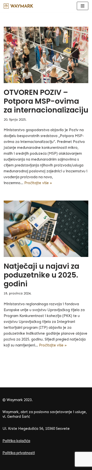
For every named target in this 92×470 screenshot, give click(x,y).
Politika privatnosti (18, 453)
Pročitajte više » (38, 183)
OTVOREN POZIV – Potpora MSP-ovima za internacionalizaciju (46, 101)
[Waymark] (18, 6)
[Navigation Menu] (82, 6)
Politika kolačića (16, 441)
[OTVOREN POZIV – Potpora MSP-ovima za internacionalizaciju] (46, 55)
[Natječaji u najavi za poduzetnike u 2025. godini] (46, 229)
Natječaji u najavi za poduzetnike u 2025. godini (41, 275)
